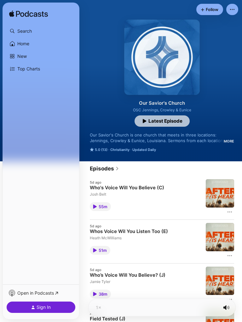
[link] (104, 168)
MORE (229, 141)
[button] (41, 31)
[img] (28, 14)
